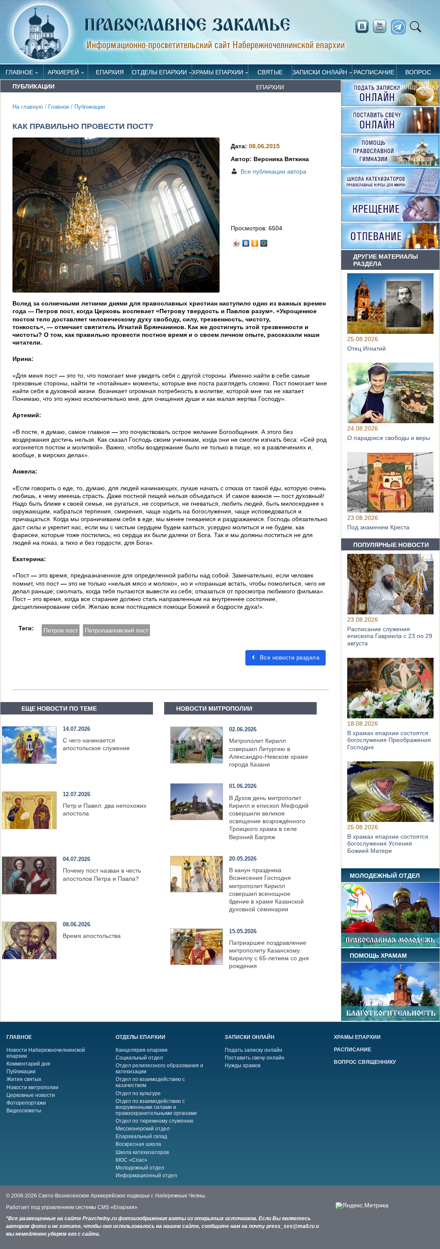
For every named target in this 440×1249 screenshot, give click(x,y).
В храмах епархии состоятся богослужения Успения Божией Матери (387, 844)
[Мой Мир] (264, 241)
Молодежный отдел (140, 1168)
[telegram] (400, 27)
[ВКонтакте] (246, 241)
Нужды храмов (242, 1066)
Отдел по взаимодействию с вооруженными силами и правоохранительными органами (156, 1107)
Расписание (374, 72)
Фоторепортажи (26, 1103)
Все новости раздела (288, 657)
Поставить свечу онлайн (254, 1058)
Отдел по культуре (138, 1093)
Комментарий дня (28, 1064)
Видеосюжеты (23, 1111)
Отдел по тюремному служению (154, 1121)
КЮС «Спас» (131, 1160)
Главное (19, 72)
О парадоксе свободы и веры (388, 437)
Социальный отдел (139, 1058)
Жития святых (23, 1079)
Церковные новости (30, 1095)
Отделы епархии (159, 72)
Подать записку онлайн (253, 1050)
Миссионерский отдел (143, 1129)
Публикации (89, 107)
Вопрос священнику (418, 74)
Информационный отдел (146, 1176)
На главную (27, 107)
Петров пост (60, 630)
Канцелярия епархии (142, 1050)
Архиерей (63, 72)
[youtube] (382, 26)
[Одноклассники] (255, 241)
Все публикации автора (273, 171)
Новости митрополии (32, 1087)
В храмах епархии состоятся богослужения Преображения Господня (389, 740)
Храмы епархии (217, 72)
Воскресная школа (138, 1144)
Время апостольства (92, 935)
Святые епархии (270, 74)
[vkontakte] (362, 26)
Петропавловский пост (116, 630)
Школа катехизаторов (142, 1152)
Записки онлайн (319, 72)
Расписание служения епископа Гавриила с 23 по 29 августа (389, 636)
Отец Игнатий (366, 348)
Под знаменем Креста (378, 527)
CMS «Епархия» (118, 1207)
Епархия (110, 72)
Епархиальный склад (141, 1136)
